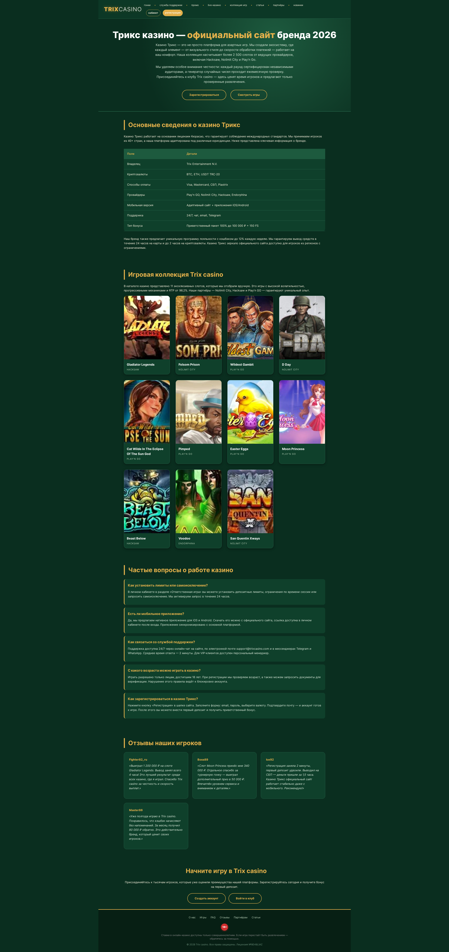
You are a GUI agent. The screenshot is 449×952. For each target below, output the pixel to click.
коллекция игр (238, 5)
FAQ (213, 917)
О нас (192, 917)
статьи (260, 5)
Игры (203, 917)
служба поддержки (171, 5)
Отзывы (225, 917)
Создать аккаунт (206, 898)
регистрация (173, 12)
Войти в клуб (245, 898)
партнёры (278, 5)
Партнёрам (240, 917)
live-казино (214, 5)
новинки (298, 5)
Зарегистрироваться (204, 94)
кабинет (153, 12)
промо (195, 5)
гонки (147, 5)
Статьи (256, 917)
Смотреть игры (249, 94)
